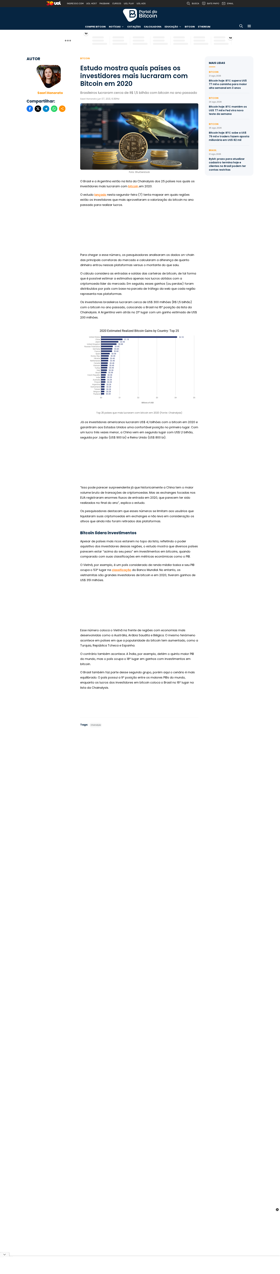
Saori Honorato (50, 93)
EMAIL (230, 3)
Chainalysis (96, 725)
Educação (171, 26)
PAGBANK (104, 3)
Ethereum (204, 26)
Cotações (134, 26)
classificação (121, 570)
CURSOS (116, 3)
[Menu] (249, 26)
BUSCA (195, 3)
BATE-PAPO (213, 3)
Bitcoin (190, 26)
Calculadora (152, 26)
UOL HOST (91, 3)
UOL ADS (141, 3)
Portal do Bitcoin (140, 15)
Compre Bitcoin (95, 26)
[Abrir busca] (241, 26)
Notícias (115, 26)
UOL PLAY (129, 3)
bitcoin (133, 186)
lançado (100, 195)
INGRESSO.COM (75, 3)
